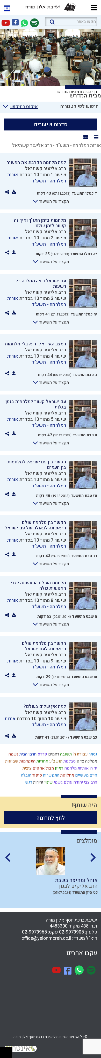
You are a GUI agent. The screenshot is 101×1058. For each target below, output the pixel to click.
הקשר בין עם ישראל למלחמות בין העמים (36, 464)
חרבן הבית (27, 754)
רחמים (53, 754)
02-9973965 (34, 932)
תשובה (65, 754)
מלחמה (70, 768)
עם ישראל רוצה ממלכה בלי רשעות (40, 283)
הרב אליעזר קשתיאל (45, 168)
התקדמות (26, 761)
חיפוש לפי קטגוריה (79, 106)
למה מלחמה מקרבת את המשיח (36, 162)
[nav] (94, 7)
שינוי (48, 782)
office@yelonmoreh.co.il (46, 938)
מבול (49, 768)
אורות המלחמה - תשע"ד (36, 177)
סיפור (36, 775)
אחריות (41, 761)
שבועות (11, 761)
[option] (50, 875)
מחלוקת (66, 775)
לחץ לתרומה (51, 818)
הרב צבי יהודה (85, 782)
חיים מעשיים (85, 775)
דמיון (58, 768)
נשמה (13, 754)
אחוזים (38, 768)
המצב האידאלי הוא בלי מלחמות (35, 343)
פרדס (42, 754)
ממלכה (90, 761)
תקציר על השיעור (53, 201)
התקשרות (50, 775)
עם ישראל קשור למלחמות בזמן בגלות (35, 404)
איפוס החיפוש (24, 106)
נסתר (92, 754)
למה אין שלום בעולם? (45, 706)
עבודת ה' (80, 754)
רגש (28, 782)
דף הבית (90, 92)
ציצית (26, 768)
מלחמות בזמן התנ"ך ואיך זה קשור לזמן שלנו (40, 223)
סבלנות (69, 761)
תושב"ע (55, 761)
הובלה (25, 775)
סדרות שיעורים (50, 124)
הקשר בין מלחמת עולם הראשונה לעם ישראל (44, 646)
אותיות (83, 768)
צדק (80, 761)
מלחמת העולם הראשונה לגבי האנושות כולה (38, 585)
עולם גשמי (63, 782)
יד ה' (93, 768)
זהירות (38, 782)
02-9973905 (71, 932)
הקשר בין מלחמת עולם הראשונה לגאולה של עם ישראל (35, 525)
